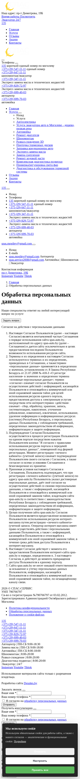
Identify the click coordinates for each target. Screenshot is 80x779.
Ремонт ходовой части (30, 158)
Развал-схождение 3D (30, 141)
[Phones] (2, 60)
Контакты (15, 42)
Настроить (40, 760)
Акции (13, 39)
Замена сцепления (27, 155)
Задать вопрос (11, 320)
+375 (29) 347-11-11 (13, 79)
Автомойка (23, 131)
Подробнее (20, 741)
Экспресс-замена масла (31, 151)
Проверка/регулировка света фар (37, 165)
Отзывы (14, 36)
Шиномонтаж (25, 138)
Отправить (9, 704)
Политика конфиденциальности (29, 608)
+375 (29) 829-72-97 (13, 85)
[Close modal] (23, 690)
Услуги (13, 32)
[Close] (16, 63)
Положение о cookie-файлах (26, 614)
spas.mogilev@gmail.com (24, 256)
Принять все (40, 769)
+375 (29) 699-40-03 (13, 92)
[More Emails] (34, 244)
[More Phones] (8, 188)
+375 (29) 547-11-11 (13, 69)
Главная (14, 29)
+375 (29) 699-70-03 (13, 99)
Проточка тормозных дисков (34, 145)
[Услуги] (20, 112)
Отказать (40, 751)
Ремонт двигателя (27, 135)
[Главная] (17, 55)
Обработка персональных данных (30, 611)
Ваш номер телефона (15, 696)
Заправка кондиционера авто (34, 148)
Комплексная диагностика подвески (39, 161)
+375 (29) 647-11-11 (13, 72)
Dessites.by (30, 683)
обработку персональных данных (45, 700)
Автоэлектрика (26, 121)
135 (3, 65)
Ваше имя (8, 693)
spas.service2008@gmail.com (26, 259)
